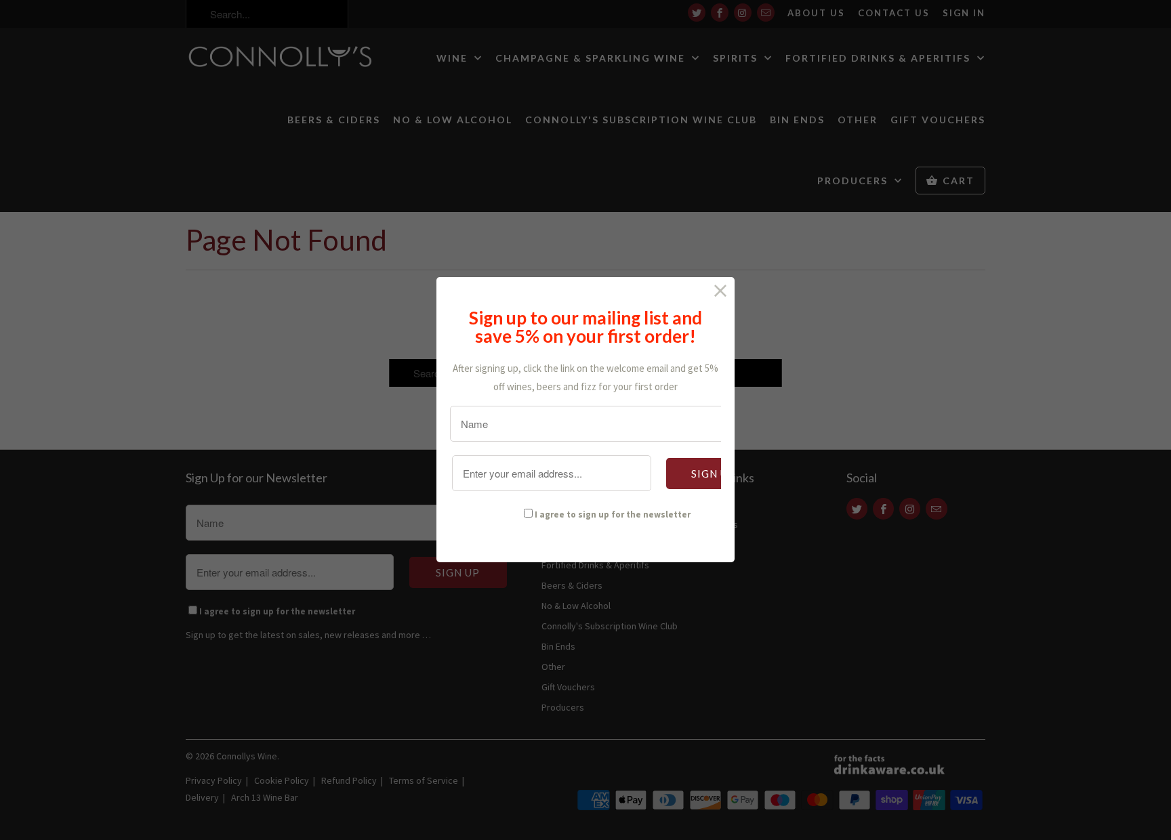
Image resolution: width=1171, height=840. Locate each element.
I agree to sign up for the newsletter (613, 514)
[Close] (721, 291)
